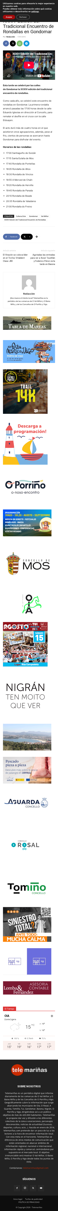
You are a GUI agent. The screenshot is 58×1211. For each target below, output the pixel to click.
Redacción (10, 37)
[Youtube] (41, 1188)
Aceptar (9, 17)
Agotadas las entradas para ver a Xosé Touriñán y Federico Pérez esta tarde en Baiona (42, 259)
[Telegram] (26, 43)
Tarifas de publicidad (33, 1199)
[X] (13, 43)
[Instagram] (25, 1188)
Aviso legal (17, 1199)
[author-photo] (29, 289)
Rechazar (23, 17)
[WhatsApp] (20, 43)
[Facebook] (6, 43)
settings (35, 11)
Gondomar (33, 216)
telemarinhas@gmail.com (35, 1168)
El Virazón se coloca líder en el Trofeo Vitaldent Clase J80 (15, 257)
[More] (37, 237)
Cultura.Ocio (21, 216)
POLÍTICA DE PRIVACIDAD (29, 1202)
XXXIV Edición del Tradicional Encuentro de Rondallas (25, 220)
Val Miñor (45, 216)
